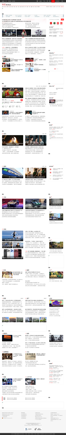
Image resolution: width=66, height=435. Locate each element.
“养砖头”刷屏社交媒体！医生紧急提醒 (55, 206)
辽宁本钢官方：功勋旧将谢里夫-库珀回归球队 (33, 119)
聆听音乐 (26, 15)
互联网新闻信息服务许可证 (5, 415)
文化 (18, 6)
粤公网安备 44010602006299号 (7, 418)
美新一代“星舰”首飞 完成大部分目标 (32, 338)
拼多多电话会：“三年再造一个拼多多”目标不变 (34, 241)
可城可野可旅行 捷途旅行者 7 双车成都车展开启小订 (34, 210)
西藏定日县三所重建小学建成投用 (31, 27)
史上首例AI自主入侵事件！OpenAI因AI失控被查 (11, 179)
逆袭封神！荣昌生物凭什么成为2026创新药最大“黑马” (35, 184)
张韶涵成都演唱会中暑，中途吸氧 (34, 52)
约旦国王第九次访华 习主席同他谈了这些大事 (11, 19)
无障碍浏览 (9, 1)
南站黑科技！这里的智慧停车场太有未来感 (10, 50)
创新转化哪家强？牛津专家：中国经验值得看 (33, 26)
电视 (45, 133)
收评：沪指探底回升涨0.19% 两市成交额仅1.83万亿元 (12, 181)
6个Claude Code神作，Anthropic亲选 (35, 53)
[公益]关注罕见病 (52, 221)
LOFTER (29, 377)
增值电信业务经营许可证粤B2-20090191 (7, 412)
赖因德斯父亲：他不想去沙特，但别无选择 (10, 117)
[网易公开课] (40, 1)
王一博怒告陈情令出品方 (6, 148)
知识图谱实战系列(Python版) (54, 312)
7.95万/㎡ (30, 322)
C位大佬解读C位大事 (37, 15)
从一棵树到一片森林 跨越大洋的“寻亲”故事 (10, 26)
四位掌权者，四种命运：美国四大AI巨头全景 (10, 344)
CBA (39, 86)
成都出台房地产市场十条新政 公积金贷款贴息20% (34, 300)
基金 (45, 166)
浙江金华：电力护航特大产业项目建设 (32, 347)
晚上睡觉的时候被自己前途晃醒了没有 (32, 282)
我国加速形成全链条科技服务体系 (8, 23)
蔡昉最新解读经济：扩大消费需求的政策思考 (40, 70)
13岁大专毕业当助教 (27, 16)
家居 (27, 6)
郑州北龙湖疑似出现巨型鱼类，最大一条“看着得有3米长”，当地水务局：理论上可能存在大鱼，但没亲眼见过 (56, 366)
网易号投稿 (61, 35)
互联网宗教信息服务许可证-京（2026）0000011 (56, 420)
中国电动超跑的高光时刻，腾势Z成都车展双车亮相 (34, 215)
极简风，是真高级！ (5, 282)
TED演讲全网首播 (8, 16)
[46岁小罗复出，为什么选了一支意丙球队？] (6, 65)
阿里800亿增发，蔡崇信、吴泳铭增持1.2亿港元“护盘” (35, 237)
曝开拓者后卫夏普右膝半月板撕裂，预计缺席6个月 (39, 113)
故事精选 (6, 352)
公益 (50, 212)
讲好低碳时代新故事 (46, 15)
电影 (43, 133)
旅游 (5, 377)
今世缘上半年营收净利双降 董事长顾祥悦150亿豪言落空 (17, 70)
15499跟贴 (57, 376)
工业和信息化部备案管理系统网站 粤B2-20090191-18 (33, 423)
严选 (50, 333)
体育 (5, 6)
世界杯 (7, 6)
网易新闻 (6, 4)
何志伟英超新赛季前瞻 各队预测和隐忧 (35, 50)
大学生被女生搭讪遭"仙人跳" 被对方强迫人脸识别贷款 (35, 43)
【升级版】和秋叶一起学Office (54, 314)
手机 (26, 251)
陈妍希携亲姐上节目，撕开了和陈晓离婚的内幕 (34, 151)
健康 (31, 6)
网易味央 (51, 6)
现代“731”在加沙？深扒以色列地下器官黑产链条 (59, 101)
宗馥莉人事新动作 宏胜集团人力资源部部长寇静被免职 (35, 40)
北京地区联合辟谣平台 (38, 415)
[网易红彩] (22, 100)
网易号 (38, 6)
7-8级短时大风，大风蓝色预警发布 (11, 47)
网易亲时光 (47, 6)
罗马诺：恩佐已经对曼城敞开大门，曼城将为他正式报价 (35, 94)
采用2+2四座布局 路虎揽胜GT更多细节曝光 (10, 215)
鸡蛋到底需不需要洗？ (52, 94)
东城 (40, 322)
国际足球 (44, 86)
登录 (53, 1)
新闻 (3, 6)
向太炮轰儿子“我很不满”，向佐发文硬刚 (9, 150)
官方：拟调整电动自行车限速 (54, 131)
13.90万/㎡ (44, 322)
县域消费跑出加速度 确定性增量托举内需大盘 (33, 23)
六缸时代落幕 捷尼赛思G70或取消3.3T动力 (33, 216)
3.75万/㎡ (22, 322)
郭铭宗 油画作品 (52, 279)
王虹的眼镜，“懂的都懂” (6, 342)
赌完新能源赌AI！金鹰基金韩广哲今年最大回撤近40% (58, 172)
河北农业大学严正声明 (52, 381)
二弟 (5, 99)
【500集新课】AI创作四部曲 (53, 309)
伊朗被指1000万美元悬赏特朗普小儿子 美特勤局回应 (11, 43)
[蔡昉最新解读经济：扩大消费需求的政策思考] (29, 70)
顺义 (17, 322)
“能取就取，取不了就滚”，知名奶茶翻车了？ (10, 347)
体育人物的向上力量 (46, 16)
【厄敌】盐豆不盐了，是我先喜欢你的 (32, 392)
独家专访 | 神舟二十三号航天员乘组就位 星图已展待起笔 (35, 337)
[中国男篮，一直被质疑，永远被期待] (29, 60)
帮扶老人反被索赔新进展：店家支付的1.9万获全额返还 (12, 38)
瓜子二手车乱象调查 (31, 47)
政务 (36, 6)
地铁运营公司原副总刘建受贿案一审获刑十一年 (10, 52)
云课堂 (59, 6)
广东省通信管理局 (4, 416)
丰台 (10, 322)
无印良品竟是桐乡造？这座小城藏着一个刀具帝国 (16, 60)
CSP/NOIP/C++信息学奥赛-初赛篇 (54, 315)
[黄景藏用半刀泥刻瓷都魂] (29, 65)
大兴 (33, 322)
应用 (6, 1)
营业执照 (52, 416)
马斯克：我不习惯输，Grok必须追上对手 (32, 231)
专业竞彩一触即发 (55, 16)
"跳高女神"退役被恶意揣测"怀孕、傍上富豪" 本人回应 (12, 41)
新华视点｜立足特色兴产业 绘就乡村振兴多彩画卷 (34, 335)
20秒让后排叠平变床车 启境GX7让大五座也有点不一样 (12, 210)
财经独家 (51, 166)
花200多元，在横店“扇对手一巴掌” (54, 378)
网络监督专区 (60, 4)
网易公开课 (51, 86)
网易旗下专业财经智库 (9, 15)
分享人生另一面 (55, 15)
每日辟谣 (51, 27)
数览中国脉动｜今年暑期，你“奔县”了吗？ (9, 387)
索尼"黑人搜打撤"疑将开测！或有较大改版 (56, 252)
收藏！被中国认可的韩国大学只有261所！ (33, 272)
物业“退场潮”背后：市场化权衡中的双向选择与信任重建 (35, 309)
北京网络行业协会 (37, 412)
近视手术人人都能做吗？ (53, 92)
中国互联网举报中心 (24, 415)
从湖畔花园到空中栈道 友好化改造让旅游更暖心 (11, 394)
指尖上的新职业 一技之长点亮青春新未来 (9, 27)
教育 (23, 6)
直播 (21, 6)
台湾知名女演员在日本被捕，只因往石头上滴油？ (34, 150)
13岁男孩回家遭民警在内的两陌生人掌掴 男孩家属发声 (12, 40)
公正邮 (57, 6)
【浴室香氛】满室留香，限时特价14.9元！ (56, 343)
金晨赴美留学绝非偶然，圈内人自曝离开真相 (10, 153)
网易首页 (3, 1)
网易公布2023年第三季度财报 (30, 399)
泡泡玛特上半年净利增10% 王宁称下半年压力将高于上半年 (58, 176)
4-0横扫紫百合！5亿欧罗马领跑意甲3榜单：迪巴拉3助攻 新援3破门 (16, 113)
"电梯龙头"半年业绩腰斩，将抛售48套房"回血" (58, 169)
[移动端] (37, 1)
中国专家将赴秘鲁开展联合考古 (31, 362)
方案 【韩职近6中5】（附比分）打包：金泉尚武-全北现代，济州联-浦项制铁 (12, 102)
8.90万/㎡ (7, 322)
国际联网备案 (23, 412)
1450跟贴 (58, 379)
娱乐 (16, 6)
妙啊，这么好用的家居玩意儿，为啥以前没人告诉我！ (12, 309)
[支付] (47, 1)
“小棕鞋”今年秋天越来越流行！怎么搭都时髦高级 (11, 281)
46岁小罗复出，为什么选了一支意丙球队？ (17, 65)
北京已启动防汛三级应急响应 (7, 53)
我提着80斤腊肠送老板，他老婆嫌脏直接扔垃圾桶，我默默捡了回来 (56, 58)
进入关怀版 (13, 1)
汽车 (29, 6)
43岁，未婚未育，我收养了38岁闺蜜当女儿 (10, 284)
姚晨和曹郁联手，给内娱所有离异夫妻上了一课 (34, 153)
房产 (25, 6)
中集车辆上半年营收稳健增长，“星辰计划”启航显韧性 (12, 184)
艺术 (50, 270)
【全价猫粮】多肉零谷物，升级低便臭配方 (56, 346)
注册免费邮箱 (57, 1)
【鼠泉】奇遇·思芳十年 (29, 386)
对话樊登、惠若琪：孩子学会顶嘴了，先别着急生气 (34, 273)
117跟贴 (58, 382)
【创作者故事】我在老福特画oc (31, 394)
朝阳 (2, 322)
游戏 (50, 240)
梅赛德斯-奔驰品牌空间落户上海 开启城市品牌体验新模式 (12, 213)
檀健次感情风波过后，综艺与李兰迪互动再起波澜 (34, 148)
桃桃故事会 (51, 53)
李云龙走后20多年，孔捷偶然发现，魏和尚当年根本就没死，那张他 (56, 61)
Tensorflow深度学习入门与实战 (54, 311)
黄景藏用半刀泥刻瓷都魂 (38, 64)
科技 (14, 6)
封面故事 (16, 16)
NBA (37, 86)
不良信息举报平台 (23, 416)
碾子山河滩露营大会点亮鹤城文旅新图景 (9, 386)
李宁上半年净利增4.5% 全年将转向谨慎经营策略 (58, 179)
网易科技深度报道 (36, 16)
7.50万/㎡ (14, 322)
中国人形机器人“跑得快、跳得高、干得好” (33, 24)
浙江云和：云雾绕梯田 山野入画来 (31, 361)
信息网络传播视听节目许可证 (55, 418)
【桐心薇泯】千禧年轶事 (29, 387)
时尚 (5, 270)
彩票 (10, 6)
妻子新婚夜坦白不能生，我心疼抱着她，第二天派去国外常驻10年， (56, 55)
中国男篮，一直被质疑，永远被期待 (40, 60)
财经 (12, 6)
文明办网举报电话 (23, 418)
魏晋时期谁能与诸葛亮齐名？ (59, 89)
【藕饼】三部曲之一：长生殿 (30, 389)
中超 (41, 86)
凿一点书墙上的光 (17, 15)
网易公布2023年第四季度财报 (12, 399)
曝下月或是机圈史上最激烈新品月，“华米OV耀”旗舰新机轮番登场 (37, 251)
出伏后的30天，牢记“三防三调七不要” (55, 208)
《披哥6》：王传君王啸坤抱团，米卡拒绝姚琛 (10, 151)
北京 (34, 6)
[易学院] (52, 36)
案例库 (22, 298)
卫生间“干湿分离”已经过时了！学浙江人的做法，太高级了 (12, 306)
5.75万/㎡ (38, 322)
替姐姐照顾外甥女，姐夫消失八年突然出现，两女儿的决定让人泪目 (55, 64)
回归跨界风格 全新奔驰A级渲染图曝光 (9, 216)
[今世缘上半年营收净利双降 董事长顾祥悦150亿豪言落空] (6, 70)
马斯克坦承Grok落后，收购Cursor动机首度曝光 (34, 179)
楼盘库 (45, 298)
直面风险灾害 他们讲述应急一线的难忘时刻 (10, 24)
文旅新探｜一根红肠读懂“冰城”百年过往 (9, 389)
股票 (43, 166)
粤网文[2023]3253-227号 (38, 416)
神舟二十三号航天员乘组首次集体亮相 (32, 340)
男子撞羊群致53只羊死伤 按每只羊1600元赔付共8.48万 (35, 41)
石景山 (26, 322)
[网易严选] (44, 1)
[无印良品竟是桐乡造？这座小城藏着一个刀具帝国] (6, 60)
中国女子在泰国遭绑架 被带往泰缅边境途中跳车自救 (34, 38)
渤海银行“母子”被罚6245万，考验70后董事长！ (34, 182)
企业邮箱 (54, 6)
